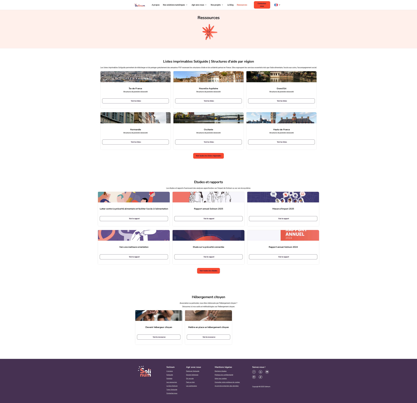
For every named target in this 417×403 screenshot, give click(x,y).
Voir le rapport (134, 219)
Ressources (242, 5)
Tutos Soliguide (171, 390)
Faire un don (190, 382)
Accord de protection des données (227, 386)
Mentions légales (221, 371)
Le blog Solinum (172, 386)
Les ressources (171, 382)
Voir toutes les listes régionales (208, 156)
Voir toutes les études (208, 271)
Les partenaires (191, 386)
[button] (175, 5)
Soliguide (169, 375)
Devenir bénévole (192, 375)
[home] (139, 4)
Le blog (230, 5)
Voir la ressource (159, 337)
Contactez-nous (262, 4)
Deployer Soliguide (192, 371)
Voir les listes (136, 101)
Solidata (169, 379)
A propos (156, 5)
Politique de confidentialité (224, 375)
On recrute (190, 379)
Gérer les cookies (221, 379)
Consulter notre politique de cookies (227, 382)
